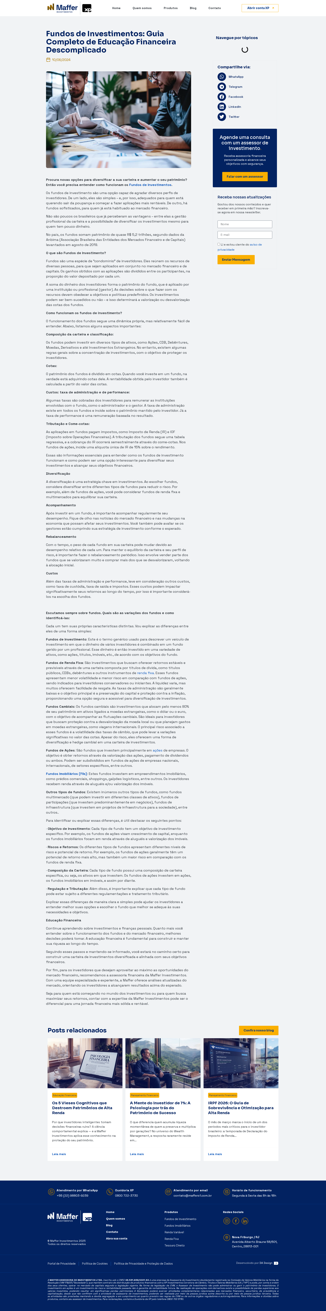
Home (116, 8)
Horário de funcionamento (252, 1190)
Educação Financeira (64, 1095)
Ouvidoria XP (124, 1190)
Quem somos (142, 8)
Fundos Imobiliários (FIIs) (66, 773)
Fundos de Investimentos (150, 185)
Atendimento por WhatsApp (77, 1190)
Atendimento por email (191, 1190)
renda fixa (145, 673)
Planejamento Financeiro (144, 1095)
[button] (245, 76)
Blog (193, 8)
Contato (214, 8)
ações (157, 750)
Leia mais (59, 1154)
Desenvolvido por (254, 1263)
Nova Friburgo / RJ (245, 1237)
